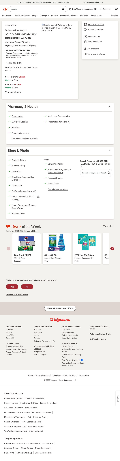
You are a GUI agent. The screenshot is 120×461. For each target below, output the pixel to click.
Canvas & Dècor (11, 448)
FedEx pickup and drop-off (24, 191)
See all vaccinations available (25, 139)
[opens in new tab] (58, 28)
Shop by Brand (36, 431)
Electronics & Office (29, 403)
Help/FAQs (10, 335)
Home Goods (31, 408)
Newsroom (38, 332)
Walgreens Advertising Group (99, 327)
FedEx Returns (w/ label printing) (22, 198)
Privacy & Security (69, 343)
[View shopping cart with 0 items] (116, 9)
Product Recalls (68, 332)
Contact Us (10, 338)
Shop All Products (43, 453)
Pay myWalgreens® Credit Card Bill (16, 353)
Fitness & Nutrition (48, 403)
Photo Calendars (42, 448)
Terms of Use (84, 375)
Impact (36, 335)
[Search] (64, 9)
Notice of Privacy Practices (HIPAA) (72, 350)
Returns (9, 332)
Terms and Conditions (71, 326)
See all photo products (58, 189)
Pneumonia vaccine (20, 133)
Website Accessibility (70, 335)
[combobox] (35, 9)
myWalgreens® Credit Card (16, 349)
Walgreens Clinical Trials (100, 334)
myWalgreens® (12, 343)
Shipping (9, 329)
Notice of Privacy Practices (38, 375)
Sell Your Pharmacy (98, 339)
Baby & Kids (9, 398)
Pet (29, 417)
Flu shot (15, 127)
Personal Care (39, 417)
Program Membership (14, 346)
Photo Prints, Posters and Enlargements (22, 443)
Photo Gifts (9, 453)
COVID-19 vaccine (20, 122)
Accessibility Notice (69, 338)
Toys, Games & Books (31, 422)
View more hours (13, 92)
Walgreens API (39, 352)
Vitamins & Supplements (15, 426)
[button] (105, 9)
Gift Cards (8, 408)
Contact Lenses (11, 403)
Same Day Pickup (56, 164)
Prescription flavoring (57, 122)
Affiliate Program (40, 355)
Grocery (19, 408)
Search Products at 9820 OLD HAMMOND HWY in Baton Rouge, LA (95, 164)
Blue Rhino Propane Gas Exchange (23, 178)
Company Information (43, 326)
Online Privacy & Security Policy (71, 356)
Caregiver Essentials (35, 398)
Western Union (18, 213)
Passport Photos (55, 178)
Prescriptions (17, 116)
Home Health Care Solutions (17, 412)
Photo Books (27, 448)
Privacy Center (67, 346)
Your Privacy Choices (70, 360)
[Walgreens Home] (5, 9)
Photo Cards (53, 183)
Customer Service (13, 326)
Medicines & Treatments (14, 417)
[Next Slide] (112, 248)
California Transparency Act (44, 341)
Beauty (20, 398)
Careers (37, 338)
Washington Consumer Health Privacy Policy (73, 364)
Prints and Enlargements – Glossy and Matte (59, 170)
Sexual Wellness (11, 422)
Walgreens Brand (35, 426)
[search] (109, 172)
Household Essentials (41, 412)
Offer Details (66, 329)
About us (37, 329)
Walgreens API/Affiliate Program (44, 347)
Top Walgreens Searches (15, 431)
